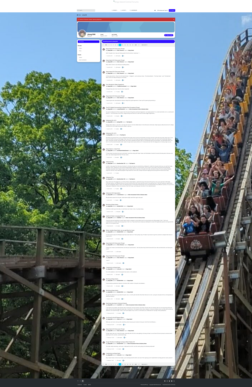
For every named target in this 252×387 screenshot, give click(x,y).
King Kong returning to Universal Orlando (116, 303)
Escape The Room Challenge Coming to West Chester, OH (120, 342)
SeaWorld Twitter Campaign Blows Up (115, 216)
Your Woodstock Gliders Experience (115, 84)
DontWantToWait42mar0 (122, 150)
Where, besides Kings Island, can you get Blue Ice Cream (120, 230)
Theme (142, 384)
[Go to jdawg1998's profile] (104, 49)
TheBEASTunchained (121, 86)
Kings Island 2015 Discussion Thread (115, 48)
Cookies (85, 384)
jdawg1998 (110, 50)
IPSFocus (146, 384)
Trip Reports (129, 122)
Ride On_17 (119, 319)
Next (136, 44)
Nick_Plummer (120, 50)
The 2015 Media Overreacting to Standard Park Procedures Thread (123, 107)
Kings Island (131, 50)
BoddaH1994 (120, 206)
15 (132, 44)
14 (130, 44)
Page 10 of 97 (144, 44)
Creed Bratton (120, 194)
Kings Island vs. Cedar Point (113, 149)
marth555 (119, 305)
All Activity (81, 41)
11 (122, 44)
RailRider (119, 217)
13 (127, 44)
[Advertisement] (126, 374)
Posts (80, 50)
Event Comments (82, 60)
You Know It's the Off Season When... (115, 317)
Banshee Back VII (121, 163)
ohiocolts (119, 269)
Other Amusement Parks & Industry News (138, 109)
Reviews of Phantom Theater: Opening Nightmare (91, 19)
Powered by (169, 384)
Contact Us (80, 384)
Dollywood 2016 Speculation (113, 193)
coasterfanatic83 (121, 109)
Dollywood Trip (110, 162)
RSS (90, 384)
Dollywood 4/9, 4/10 (111, 120)
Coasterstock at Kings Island (113, 267)
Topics (80, 48)
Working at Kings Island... (112, 204)
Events (80, 57)
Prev (106, 44)
